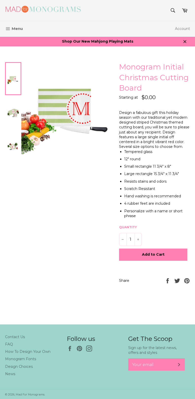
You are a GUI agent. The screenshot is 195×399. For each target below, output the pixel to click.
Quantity (128, 227)
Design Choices (19, 366)
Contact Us (15, 337)
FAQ (9, 344)
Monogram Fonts (20, 359)
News (10, 374)
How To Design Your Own (28, 351)
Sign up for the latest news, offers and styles (152, 350)
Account (182, 28)
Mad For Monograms (30, 394)
